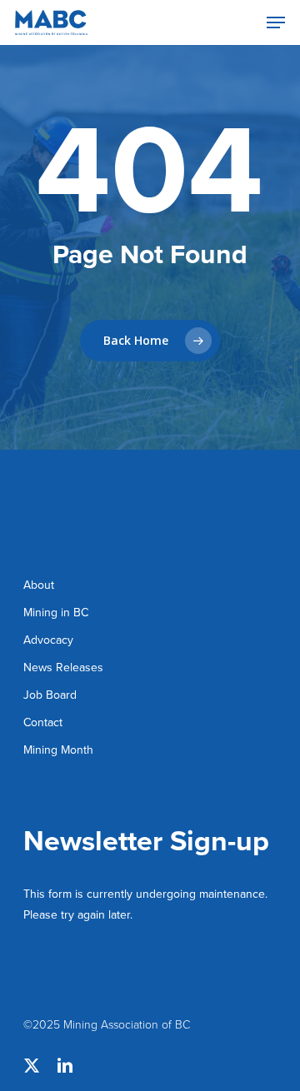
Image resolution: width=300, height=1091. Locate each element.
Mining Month (58, 749)
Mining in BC (55, 612)
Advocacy (48, 639)
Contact (42, 722)
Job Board (50, 694)
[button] (276, 22)
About (38, 584)
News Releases (63, 667)
